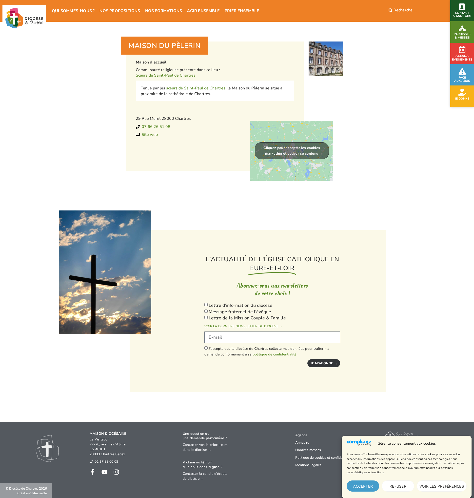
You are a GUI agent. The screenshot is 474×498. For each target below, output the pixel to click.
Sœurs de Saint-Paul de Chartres (166, 75)
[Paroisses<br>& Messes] (462, 28)
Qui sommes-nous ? (73, 11)
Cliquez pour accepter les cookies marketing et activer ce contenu (291, 150)
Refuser (398, 486)
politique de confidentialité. (275, 354)
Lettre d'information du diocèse (240, 305)
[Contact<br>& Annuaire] (462, 6)
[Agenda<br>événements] (462, 49)
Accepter (363, 486)
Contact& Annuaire (462, 14)
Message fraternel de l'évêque (240, 312)
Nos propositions (119, 11)
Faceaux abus (462, 79)
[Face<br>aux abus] (462, 71)
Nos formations (163, 11)
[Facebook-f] (93, 472)
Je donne (462, 99)
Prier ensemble (242, 11)
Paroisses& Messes (462, 35)
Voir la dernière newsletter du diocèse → (243, 326)
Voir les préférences (441, 486)
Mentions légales (308, 465)
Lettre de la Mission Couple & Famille (247, 318)
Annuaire (302, 442)
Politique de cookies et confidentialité (324, 457)
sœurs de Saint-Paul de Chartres (195, 88)
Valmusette (38, 493)
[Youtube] (104, 472)
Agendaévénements (462, 58)
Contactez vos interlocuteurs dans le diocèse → (205, 447)
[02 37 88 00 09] (91, 461)
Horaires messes (308, 450)
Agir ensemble (203, 11)
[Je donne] (462, 92)
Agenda (301, 435)
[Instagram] (116, 472)
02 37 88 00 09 (106, 461)
